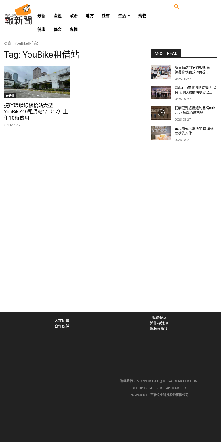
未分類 (10, 96)
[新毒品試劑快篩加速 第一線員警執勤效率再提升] (161, 72)
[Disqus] (110, 232)
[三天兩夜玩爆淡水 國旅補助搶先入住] (161, 133)
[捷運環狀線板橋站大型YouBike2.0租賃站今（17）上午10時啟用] (37, 82)
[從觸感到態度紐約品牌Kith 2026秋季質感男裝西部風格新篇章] (161, 113)
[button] (177, 7)
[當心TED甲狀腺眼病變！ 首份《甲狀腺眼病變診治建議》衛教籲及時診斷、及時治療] (161, 93)
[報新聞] (27, 14)
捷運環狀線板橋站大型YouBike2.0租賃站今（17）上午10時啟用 (36, 111)
